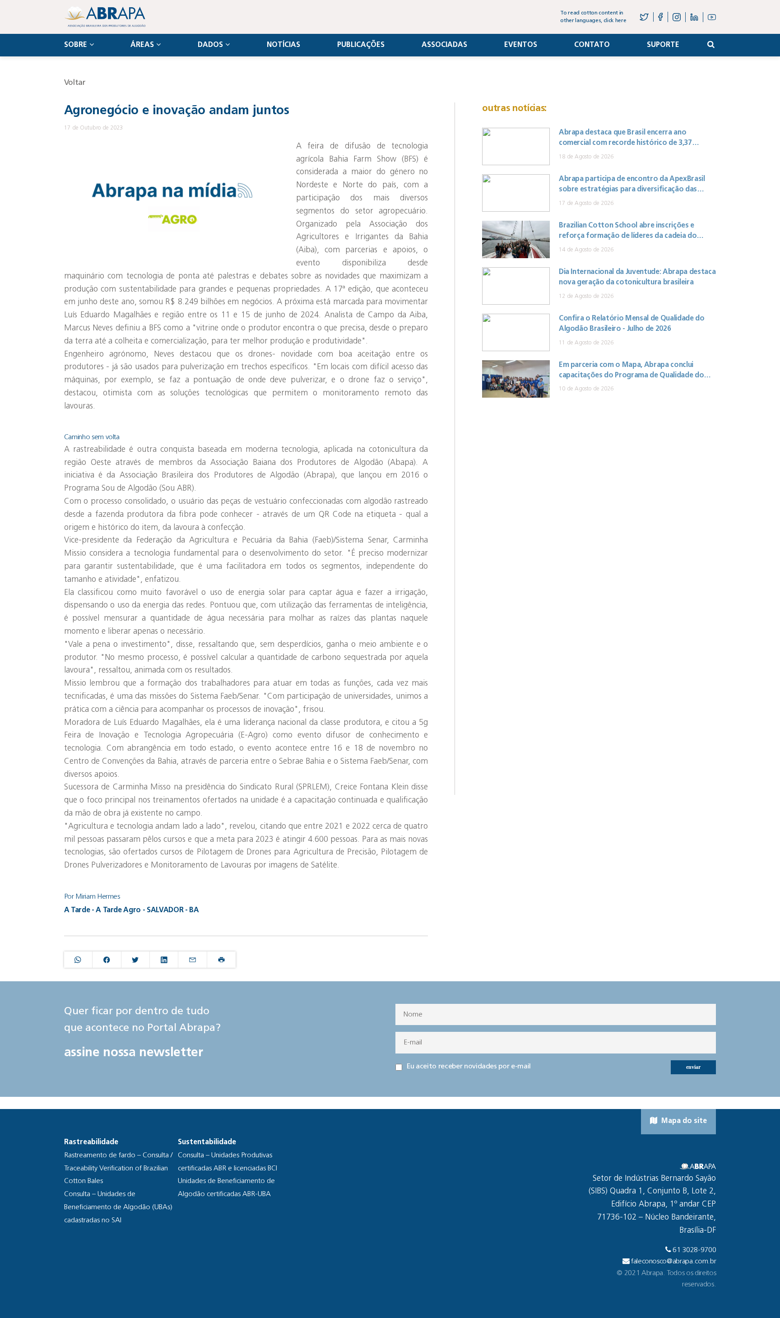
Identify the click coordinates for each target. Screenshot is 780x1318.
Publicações (361, 45)
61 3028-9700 (694, 1250)
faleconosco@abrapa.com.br (673, 1261)
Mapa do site (683, 1121)
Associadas (444, 45)
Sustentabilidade (207, 1142)
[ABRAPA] (104, 17)
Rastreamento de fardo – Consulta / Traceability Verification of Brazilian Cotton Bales (118, 1168)
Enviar (693, 1067)
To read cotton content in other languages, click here (593, 16)
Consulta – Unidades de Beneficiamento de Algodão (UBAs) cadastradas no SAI (118, 1207)
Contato (592, 45)
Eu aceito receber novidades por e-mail (469, 1066)
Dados (210, 45)
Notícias (283, 45)
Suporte (663, 45)
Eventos (520, 45)
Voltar (75, 83)
